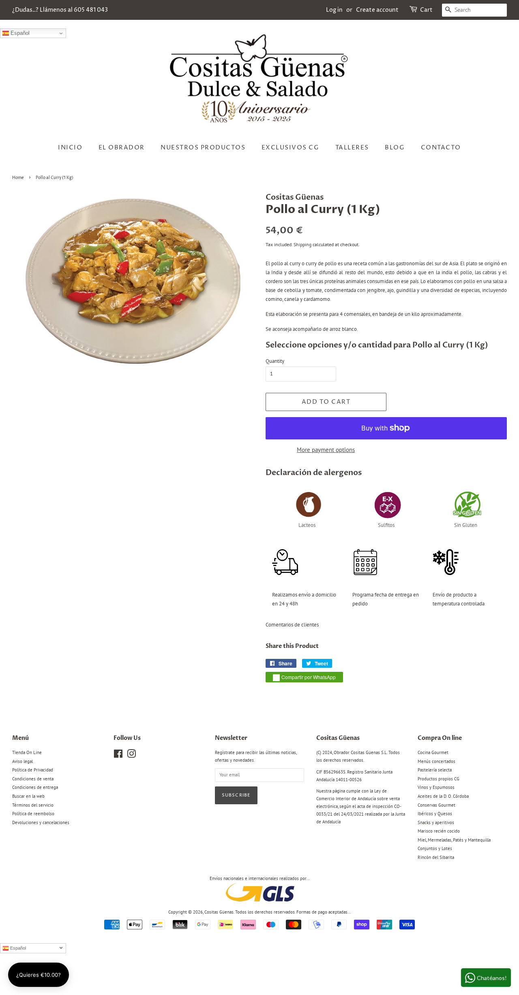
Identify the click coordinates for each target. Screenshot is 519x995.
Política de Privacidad (32, 770)
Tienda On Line (27, 752)
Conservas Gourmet (436, 805)
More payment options (326, 450)
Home (18, 178)
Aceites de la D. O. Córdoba (443, 796)
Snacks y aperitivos (436, 822)
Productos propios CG (438, 779)
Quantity (275, 361)
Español (19, 33)
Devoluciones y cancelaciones (40, 822)
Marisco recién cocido (439, 831)
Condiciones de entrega (35, 787)
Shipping (302, 244)
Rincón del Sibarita (436, 857)
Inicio (70, 147)
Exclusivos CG (291, 147)
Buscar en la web (28, 796)
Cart (426, 10)
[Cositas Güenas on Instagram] (131, 756)
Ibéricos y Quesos (435, 813)
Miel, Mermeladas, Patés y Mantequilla (454, 840)
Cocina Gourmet (433, 752)
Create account (377, 10)
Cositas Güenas (219, 912)
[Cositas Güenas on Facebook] (118, 756)
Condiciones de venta (33, 779)
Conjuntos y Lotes (435, 848)
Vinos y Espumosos (436, 787)
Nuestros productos (203, 147)
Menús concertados (436, 761)
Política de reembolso (33, 813)
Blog (395, 147)
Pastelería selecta (435, 770)
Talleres (352, 147)
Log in (334, 10)
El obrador (122, 147)
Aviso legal (22, 761)
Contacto (441, 147)
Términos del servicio (33, 805)
